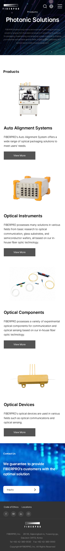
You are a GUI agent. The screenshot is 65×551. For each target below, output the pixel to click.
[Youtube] (13, 514)
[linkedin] (21, 514)
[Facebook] (6, 514)
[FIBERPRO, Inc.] (11, 6)
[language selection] (52, 6)
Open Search (45, 6)
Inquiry (10, 489)
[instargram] (28, 514)
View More (20, 155)
